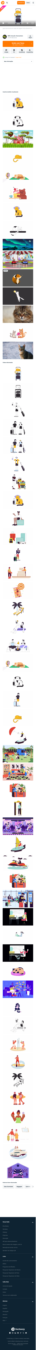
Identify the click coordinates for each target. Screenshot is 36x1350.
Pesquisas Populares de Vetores (12, 1269)
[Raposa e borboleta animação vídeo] (18, 277)
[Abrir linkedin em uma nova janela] (14, 1332)
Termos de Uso (11, 1343)
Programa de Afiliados (9, 1266)
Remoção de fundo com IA (10, 1247)
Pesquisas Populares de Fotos (11, 1272)
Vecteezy (5, 1228)
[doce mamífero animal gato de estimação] (18, 313)
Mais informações (8, 60)
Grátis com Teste (18, 44)
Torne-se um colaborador (10, 1294)
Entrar (28, 2)
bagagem (19, 1186)
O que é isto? (18, 57)
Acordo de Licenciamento (10, 1260)
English (5, 1304)
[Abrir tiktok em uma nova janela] (20, 1332)
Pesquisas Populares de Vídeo (11, 1275)
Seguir (30, 37)
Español (5, 1307)
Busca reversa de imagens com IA (12, 1244)
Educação (5, 1237)
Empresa (5, 1234)
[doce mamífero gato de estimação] (18, 349)
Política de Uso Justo (17, 1344)
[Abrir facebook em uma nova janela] (9, 1332)
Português (5, 1310)
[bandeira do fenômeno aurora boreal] (18, 244)
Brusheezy (6, 1225)
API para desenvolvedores (10, 1240)
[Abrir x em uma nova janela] (22, 1332)
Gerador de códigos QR (9, 1250)
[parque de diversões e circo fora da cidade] (18, 138)
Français (5, 1317)
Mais (4, 1319)
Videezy (5, 1231)
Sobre (4, 1291)
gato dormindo (8, 1186)
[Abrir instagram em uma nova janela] (12, 1332)
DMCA (4, 1263)
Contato (5, 1288)
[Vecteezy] (2, 2)
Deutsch (5, 1314)
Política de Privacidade (21, 1343)
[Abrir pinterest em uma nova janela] (17, 1332)
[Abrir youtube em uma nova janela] (25, 1332)
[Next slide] (29, 1186)
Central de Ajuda (7, 1285)
